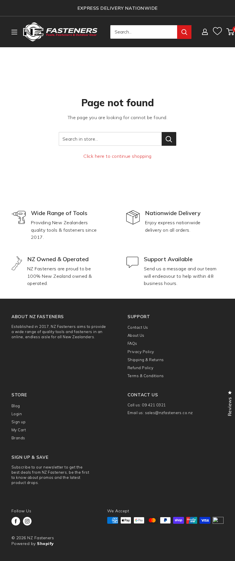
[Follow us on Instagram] (27, 521)
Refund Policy (140, 367)
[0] (230, 31)
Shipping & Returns (146, 359)
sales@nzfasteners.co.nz (169, 412)
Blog (15, 405)
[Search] (184, 32)
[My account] (205, 32)
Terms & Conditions (146, 375)
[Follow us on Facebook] (15, 521)
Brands (18, 438)
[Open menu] (14, 32)
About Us (136, 335)
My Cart (18, 430)
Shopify (45, 543)
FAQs (132, 343)
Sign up (18, 422)
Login (16, 414)
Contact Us (138, 327)
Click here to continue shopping (117, 156)
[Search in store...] (169, 139)
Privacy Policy (141, 351)
